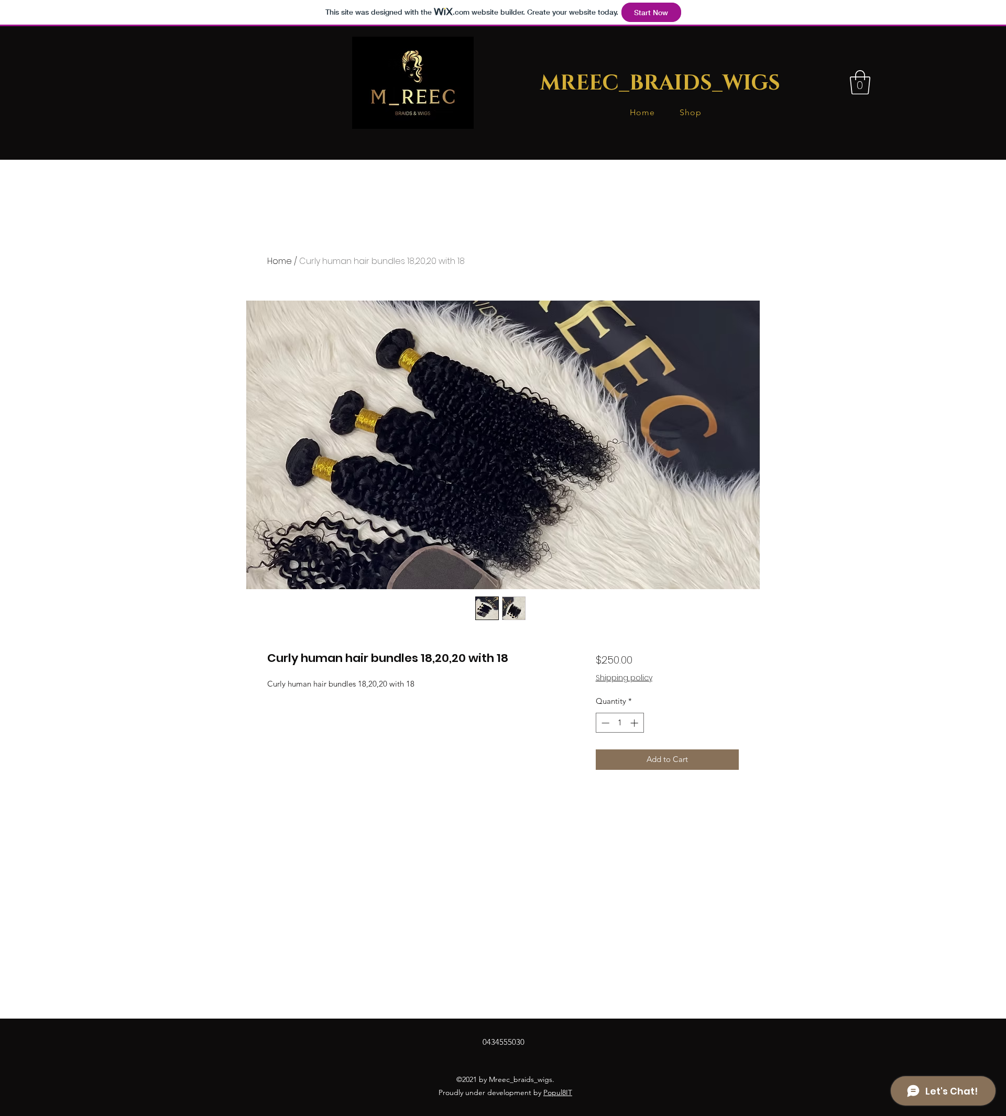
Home (279, 261)
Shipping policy (624, 678)
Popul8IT (557, 1092)
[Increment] (635, 723)
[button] (860, 82)
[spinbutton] (619, 723)
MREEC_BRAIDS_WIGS (660, 83)
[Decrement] (604, 723)
